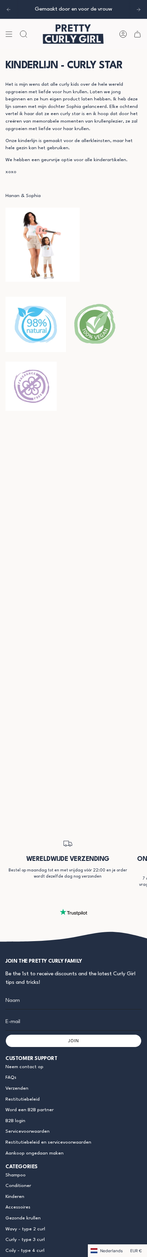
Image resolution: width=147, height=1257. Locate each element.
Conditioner (18, 1186)
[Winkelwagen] (137, 34)
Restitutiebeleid (22, 1099)
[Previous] (8, 9)
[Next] (138, 9)
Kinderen (14, 1197)
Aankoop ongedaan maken (34, 1153)
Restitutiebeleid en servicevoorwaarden (48, 1142)
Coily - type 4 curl (24, 1250)
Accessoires (17, 1207)
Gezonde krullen (23, 1218)
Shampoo (15, 1175)
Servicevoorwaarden (27, 1131)
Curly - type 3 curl (25, 1240)
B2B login (15, 1121)
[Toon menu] (9, 34)
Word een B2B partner (29, 1110)
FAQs (10, 1077)
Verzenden (16, 1088)
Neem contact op (24, 1067)
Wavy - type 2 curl (25, 1229)
